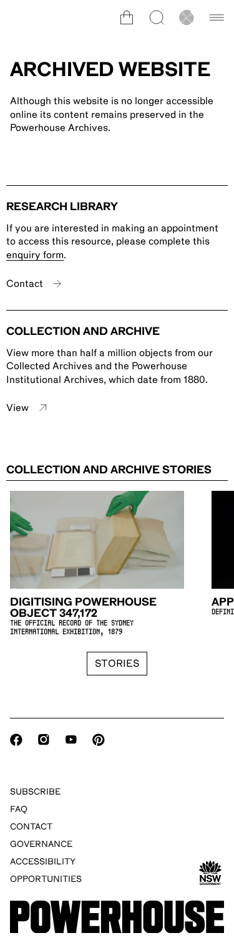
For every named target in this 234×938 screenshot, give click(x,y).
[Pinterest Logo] (98, 739)
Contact (24, 284)
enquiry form (35, 255)
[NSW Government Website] (210, 873)
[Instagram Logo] (43, 739)
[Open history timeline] (186, 17)
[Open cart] (126, 17)
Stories (117, 664)
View (17, 408)
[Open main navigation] (216, 17)
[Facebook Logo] (16, 739)
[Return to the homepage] (117, 917)
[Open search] (156, 17)
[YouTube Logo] (71, 739)
